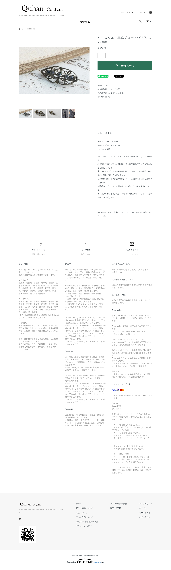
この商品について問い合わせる (111, 93)
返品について (103, 85)
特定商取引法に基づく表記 (109, 89)
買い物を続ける (104, 96)
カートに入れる (127, 65)
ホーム (21, 29)
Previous (23, 70)
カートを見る (144, 512)
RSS (112, 508)
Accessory (31, 29)
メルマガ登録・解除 (118, 503)
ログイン (141, 12)
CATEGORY (85, 22)
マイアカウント (127, 12)
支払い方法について (84, 517)
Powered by (71, 562)
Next (85, 70)
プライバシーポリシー (85, 526)
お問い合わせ (144, 517)
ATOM (118, 508)
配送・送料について (84, 508)
